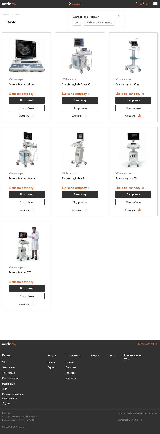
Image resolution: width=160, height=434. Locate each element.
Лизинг (51, 362)
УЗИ (4, 362)
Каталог (7, 355)
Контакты (71, 378)
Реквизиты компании (130, 419)
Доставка (71, 367)
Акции (95, 355)
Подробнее (26, 108)
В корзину (26, 100)
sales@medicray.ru (13, 426)
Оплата (70, 362)
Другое (6, 403)
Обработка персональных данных (137, 413)
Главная (6, 14)
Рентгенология (10, 378)
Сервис (51, 367)
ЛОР (4, 389)
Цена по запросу (21, 93)
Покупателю (74, 355)
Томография (8, 373)
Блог (111, 355)
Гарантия (71, 373)
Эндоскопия (8, 367)
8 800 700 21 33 (148, 344)
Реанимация (8, 383)
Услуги (52, 355)
